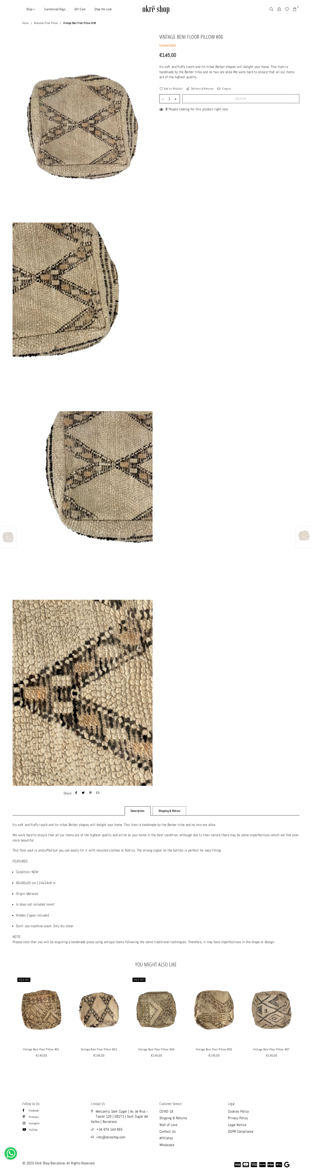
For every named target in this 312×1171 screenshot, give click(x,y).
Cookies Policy (238, 1111)
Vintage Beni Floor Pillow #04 (156, 1049)
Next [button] (305, 1026)
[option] (83, 127)
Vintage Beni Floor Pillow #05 (214, 1049)
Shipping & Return (169, 811)
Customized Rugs (54, 9)
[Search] (271, 9)
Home (25, 23)
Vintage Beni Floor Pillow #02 (99, 1049)
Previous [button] (7, 1026)
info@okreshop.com (110, 1137)
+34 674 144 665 (109, 1129)
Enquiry (226, 89)
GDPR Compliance (241, 1131)
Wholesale (166, 1144)
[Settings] (279, 9)
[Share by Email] (97, 793)
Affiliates (166, 1138)
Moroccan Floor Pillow (46, 23)
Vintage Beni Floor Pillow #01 (41, 1049)
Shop (29, 9)
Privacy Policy (238, 1118)
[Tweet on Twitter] (83, 793)
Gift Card (79, 9)
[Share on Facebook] (76, 793)
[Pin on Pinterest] (90, 793)
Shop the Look (103, 9)
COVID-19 (166, 1111)
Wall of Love (168, 1124)
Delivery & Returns (202, 89)
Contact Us (167, 1131)
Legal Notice (237, 1124)
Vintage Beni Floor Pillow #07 (271, 1049)
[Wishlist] (287, 9)
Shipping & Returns (173, 1118)
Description (138, 811)
